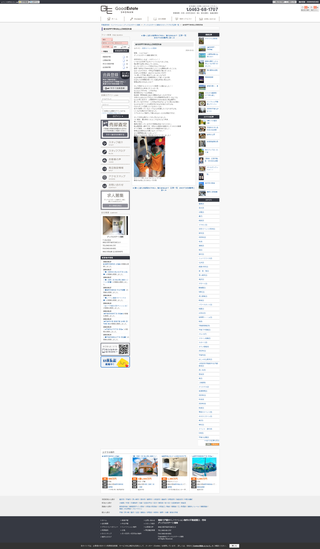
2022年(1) (202, 351)
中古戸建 (125, 523)
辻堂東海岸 (175, 503)
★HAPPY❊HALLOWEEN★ (148, 44)
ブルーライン (137, 509)
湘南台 (142, 512)
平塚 (121, 512)
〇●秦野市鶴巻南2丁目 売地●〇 (202, 456)
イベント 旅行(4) (205, 429)
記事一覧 (182, 35)
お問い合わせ (150, 520)
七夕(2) (201, 262)
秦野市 (116, 484)
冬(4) (200, 241)
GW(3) (201, 433)
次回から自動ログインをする (114, 111)
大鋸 (140, 503)
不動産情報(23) (204, 326)
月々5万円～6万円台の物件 (132, 533)
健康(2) (201, 204)
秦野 (161, 512)
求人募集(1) (203, 296)
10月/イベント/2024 (149, 48)
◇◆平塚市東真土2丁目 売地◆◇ (115, 337)
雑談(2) (201, 220)
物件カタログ (107, 537)
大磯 (166, 512)
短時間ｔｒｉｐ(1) (205, 317)
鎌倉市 (164, 499)
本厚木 (156, 512)
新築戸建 (125, 520)
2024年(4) (202, 404)
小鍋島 (121, 503)
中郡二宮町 (147, 484)
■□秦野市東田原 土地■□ (112, 264)
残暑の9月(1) (203, 267)
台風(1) (201, 212)
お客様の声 (149, 527)
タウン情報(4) (204, 347)
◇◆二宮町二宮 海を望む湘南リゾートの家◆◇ (149, 456)
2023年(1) (202, 395)
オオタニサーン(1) (205, 416)
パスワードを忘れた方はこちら (111, 113)
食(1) (200, 378)
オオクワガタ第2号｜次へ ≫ (164, 38)
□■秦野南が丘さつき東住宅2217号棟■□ (175, 456)
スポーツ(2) (203, 342)
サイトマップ (107, 533)
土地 (123, 530)
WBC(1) (201, 292)
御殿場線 (204, 506)
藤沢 (132, 512)
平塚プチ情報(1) (204, 330)
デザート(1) (203, 284)
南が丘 (180, 484)
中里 (127, 503)
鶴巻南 (210, 484)
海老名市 (179, 499)
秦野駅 (110, 487)
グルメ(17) (202, 334)
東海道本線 (123, 506)
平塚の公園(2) (204, 437)
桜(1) (200, 250)
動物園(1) (202, 288)
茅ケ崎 (126, 512)
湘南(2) (201, 246)
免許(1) (201, 279)
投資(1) (201, 408)
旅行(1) (201, 254)
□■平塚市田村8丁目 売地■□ (113, 314)
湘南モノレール (193, 506)
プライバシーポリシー (110, 527)
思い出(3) (202, 370)
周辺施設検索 (150, 530)
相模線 (173, 506)
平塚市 (128, 499)
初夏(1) (201, 309)
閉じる (234, 546)
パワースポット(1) (205, 305)
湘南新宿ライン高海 (136, 506)
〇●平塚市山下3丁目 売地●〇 (113, 329)
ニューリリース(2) (205, 258)
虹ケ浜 (167, 503)
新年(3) (201, 233)
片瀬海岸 (134, 503)
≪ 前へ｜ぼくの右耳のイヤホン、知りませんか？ (159, 35)
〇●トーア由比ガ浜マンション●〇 (115, 306)
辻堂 (137, 512)
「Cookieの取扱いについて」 (202, 546)
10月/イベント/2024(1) (207, 229)
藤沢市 (121, 499)
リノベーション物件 (129, 527)
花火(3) (201, 208)
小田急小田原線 (151, 506)
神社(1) (201, 425)
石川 (155, 503)
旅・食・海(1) (204, 271)
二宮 (152, 484)
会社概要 (105, 523)
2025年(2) (202, 237)
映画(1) (201, 300)
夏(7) (200, 216)
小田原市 (157, 499)
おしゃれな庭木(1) (205, 359)
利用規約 (105, 530)
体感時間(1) (203, 391)
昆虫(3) (201, 374)
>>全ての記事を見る (211, 440)
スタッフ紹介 (150, 523)
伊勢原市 (171, 499)
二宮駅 (140, 487)
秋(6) (200, 321)
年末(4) (201, 399)
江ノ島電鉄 (182, 506)
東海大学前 (174, 512)
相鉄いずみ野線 (125, 509)
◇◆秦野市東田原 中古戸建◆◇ (114, 290)
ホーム (104, 520)
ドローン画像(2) (204, 338)
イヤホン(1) (203, 225)
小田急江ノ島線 (164, 506)
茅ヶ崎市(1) (203, 275)
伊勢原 (149, 512)
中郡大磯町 (188, 499)
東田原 (121, 484)
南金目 (183, 503)
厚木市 (142, 499)
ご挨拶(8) (202, 383)
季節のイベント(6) (205, 412)
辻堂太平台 (148, 503)
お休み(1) (202, 313)
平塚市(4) (202, 355)
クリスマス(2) (204, 387)
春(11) (201, 420)
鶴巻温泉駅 (201, 487)
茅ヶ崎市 (135, 499)
